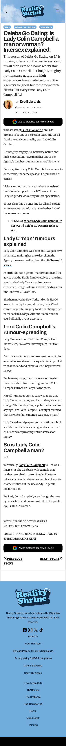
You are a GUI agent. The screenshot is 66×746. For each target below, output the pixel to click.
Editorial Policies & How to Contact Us (33, 651)
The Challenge (33, 697)
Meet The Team (33, 643)
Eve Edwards (30, 101)
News (7, 27)
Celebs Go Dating (25, 27)
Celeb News (33, 718)
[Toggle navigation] (58, 11)
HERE (32, 538)
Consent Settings (33, 665)
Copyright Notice (33, 673)
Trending (33, 725)
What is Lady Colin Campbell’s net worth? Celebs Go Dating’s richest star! (36, 225)
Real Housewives (33, 704)
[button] (5, 11)
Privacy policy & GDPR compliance (33, 658)
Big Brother (33, 690)
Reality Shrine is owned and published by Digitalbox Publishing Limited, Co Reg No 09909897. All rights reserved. (33, 617)
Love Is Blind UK (33, 683)
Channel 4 (46, 27)
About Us (33, 636)
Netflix (33, 711)
